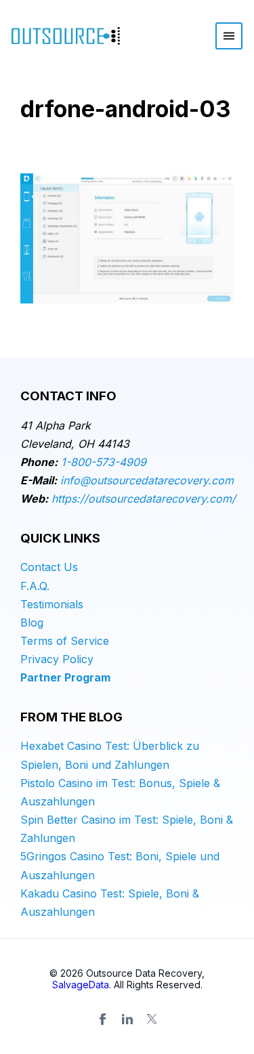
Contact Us (49, 567)
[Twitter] (151, 1019)
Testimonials (51, 604)
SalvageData (80, 984)
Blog (31, 622)
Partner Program (65, 677)
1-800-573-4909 (103, 462)
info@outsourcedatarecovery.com (147, 480)
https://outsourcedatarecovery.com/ (143, 498)
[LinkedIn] (127, 1019)
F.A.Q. (34, 586)
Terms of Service (64, 641)
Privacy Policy (56, 659)
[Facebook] (103, 1019)
